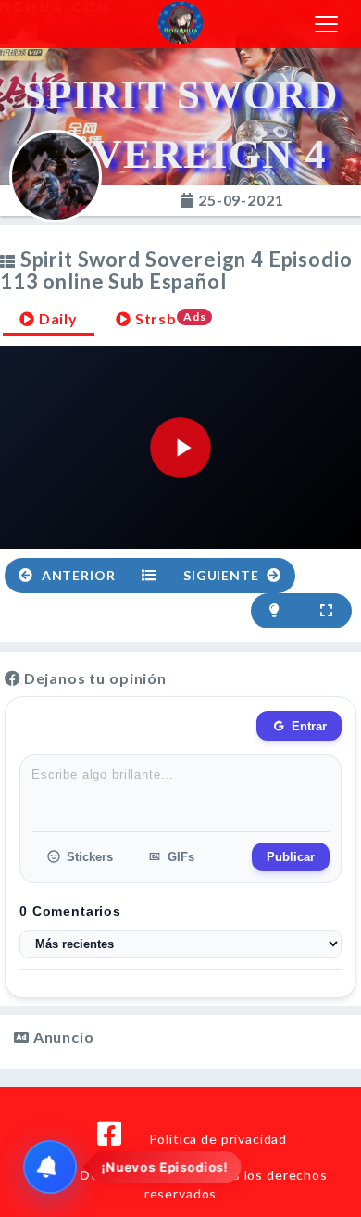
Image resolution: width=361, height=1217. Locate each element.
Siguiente (222, 575)
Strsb (168, 318)
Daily (56, 318)
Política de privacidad (218, 1139)
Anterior (77, 575)
